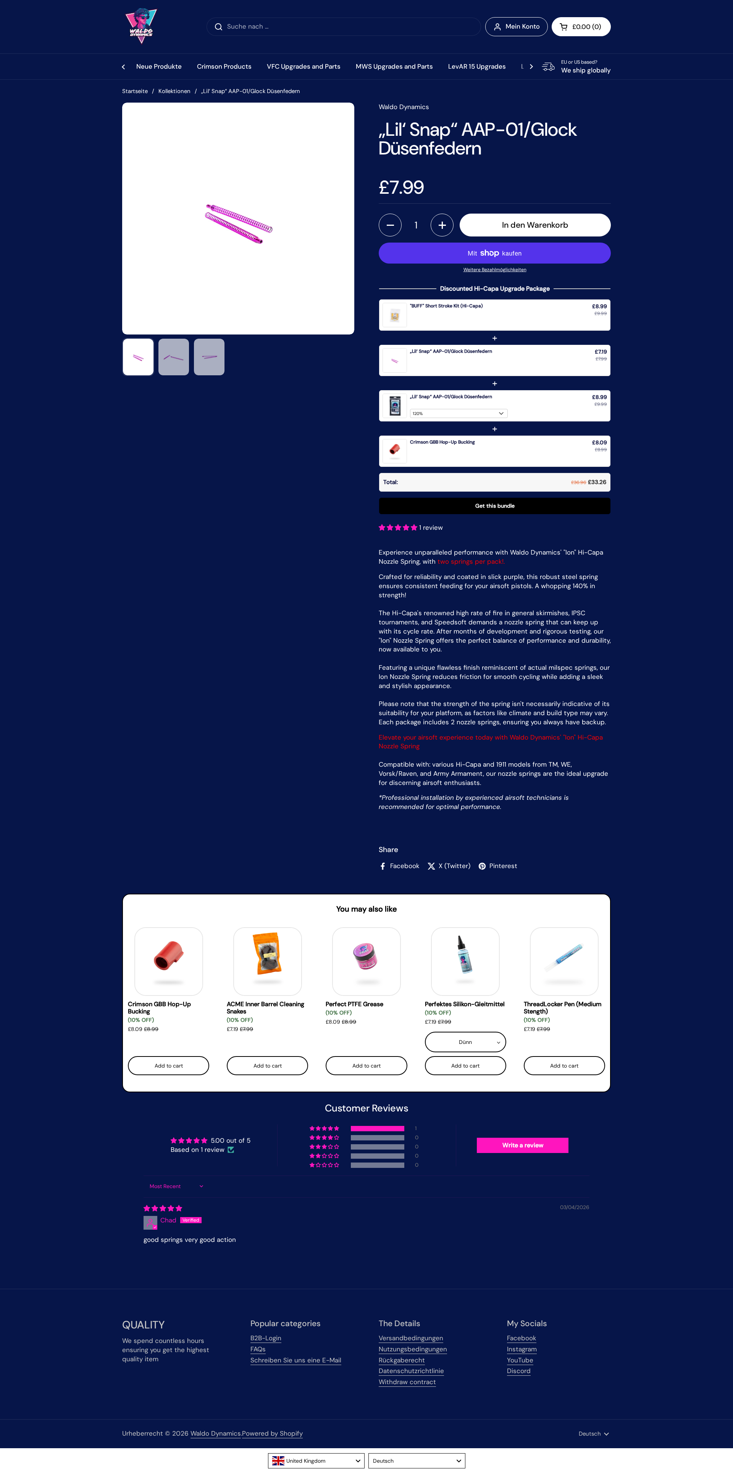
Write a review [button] (522, 1145)
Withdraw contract (407, 1382)
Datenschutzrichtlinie (411, 1371)
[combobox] (316, 1460)
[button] (581, 26)
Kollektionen (174, 91)
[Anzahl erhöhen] (442, 225)
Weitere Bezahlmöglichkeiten (494, 270)
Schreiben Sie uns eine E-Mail (295, 1360)
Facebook (521, 1338)
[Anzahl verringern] (390, 225)
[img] (163, 1208)
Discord (519, 1371)
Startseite (135, 91)
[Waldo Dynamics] (141, 27)
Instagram (522, 1349)
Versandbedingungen (411, 1338)
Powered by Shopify (272, 1433)
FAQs (258, 1349)
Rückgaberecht (402, 1360)
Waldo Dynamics (216, 1433)
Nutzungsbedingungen (413, 1349)
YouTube (520, 1360)
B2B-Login (265, 1338)
